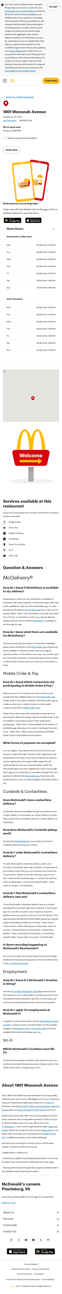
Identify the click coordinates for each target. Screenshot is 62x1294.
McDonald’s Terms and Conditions (20, 11)
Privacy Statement (16, 51)
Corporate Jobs (38, 1029)
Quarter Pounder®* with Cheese (31, 1110)
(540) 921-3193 (25, 121)
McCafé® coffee (27, 1107)
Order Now (51, 81)
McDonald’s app (22, 841)
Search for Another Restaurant (20, 97)
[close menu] (4, 80)
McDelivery (39, 621)
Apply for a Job (8, 1203)
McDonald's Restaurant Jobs (24, 992)
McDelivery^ (10, 1127)
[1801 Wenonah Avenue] (32, 398)
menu (48, 1103)
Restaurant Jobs (21, 1029)
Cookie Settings (48, 1280)
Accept (53, 7)
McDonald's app (32, 610)
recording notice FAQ (18, 964)
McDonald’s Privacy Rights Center (20, 71)
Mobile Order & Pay (31, 708)
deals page (47, 1130)
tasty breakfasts (42, 1107)
